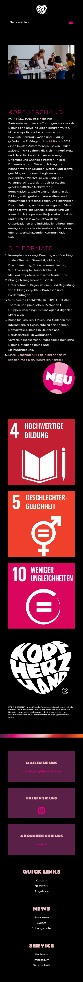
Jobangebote (41, 928)
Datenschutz (41, 965)
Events (41, 923)
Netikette (41, 954)
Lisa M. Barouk (53, 141)
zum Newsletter (41, 844)
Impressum (41, 960)
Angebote (42, 891)
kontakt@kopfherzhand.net (41, 771)
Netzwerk (41, 886)
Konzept (41, 880)
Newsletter (41, 917)
